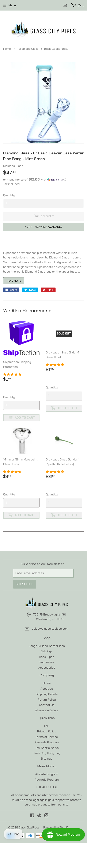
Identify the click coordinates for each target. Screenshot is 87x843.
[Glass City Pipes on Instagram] (46, 816)
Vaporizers (46, 662)
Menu (12, 5)
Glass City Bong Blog (47, 753)
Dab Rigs (47, 651)
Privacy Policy (46, 731)
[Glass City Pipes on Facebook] (32, 816)
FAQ (46, 726)
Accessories (46, 667)
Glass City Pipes (29, 827)
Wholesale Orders (46, 710)
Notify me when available (43, 227)
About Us (47, 688)
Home (7, 49)
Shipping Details (47, 694)
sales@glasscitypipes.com (50, 628)
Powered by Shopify (56, 827)
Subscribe (24, 584)
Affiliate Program (46, 774)
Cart (80, 5)
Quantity (9, 195)
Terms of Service (46, 737)
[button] (43, 179)
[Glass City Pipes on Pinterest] (39, 816)
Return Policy (47, 699)
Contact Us (46, 705)
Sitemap (46, 758)
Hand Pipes (46, 657)
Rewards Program (47, 742)
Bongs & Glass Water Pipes (47, 646)
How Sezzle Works (47, 748)
